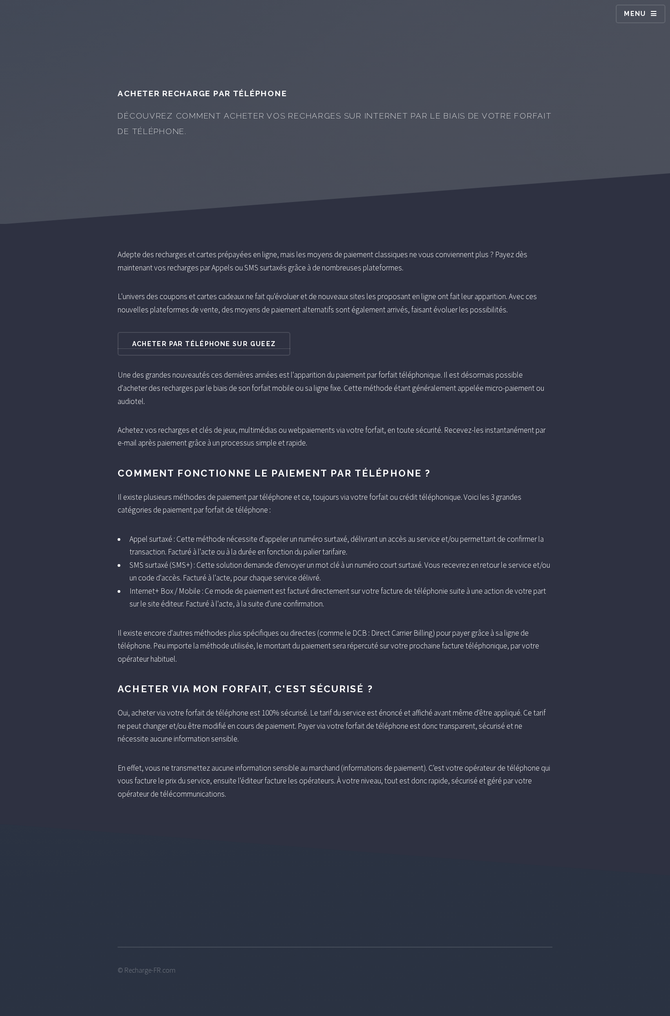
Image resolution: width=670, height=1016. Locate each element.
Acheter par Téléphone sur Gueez (204, 343)
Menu (635, 13)
